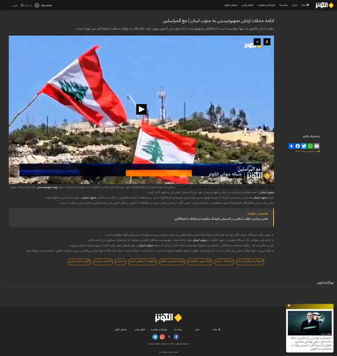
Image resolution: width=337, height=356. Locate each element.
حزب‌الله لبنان (224, 261)
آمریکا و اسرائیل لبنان (250, 261)
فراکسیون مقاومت (199, 261)
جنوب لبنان (267, 192)
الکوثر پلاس (247, 5)
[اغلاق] (289, 305)
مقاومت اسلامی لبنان (142, 261)
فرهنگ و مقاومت (266, 5)
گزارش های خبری (79, 261)
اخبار (294, 5)
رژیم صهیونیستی (47, 187)
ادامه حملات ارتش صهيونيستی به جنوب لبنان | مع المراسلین (218, 21)
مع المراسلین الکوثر (172, 261)
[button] (141, 109)
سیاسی (120, 261)
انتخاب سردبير (103, 261)
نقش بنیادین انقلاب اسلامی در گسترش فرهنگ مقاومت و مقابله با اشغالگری (221, 218)
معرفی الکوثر (230, 5)
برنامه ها (283, 5)
